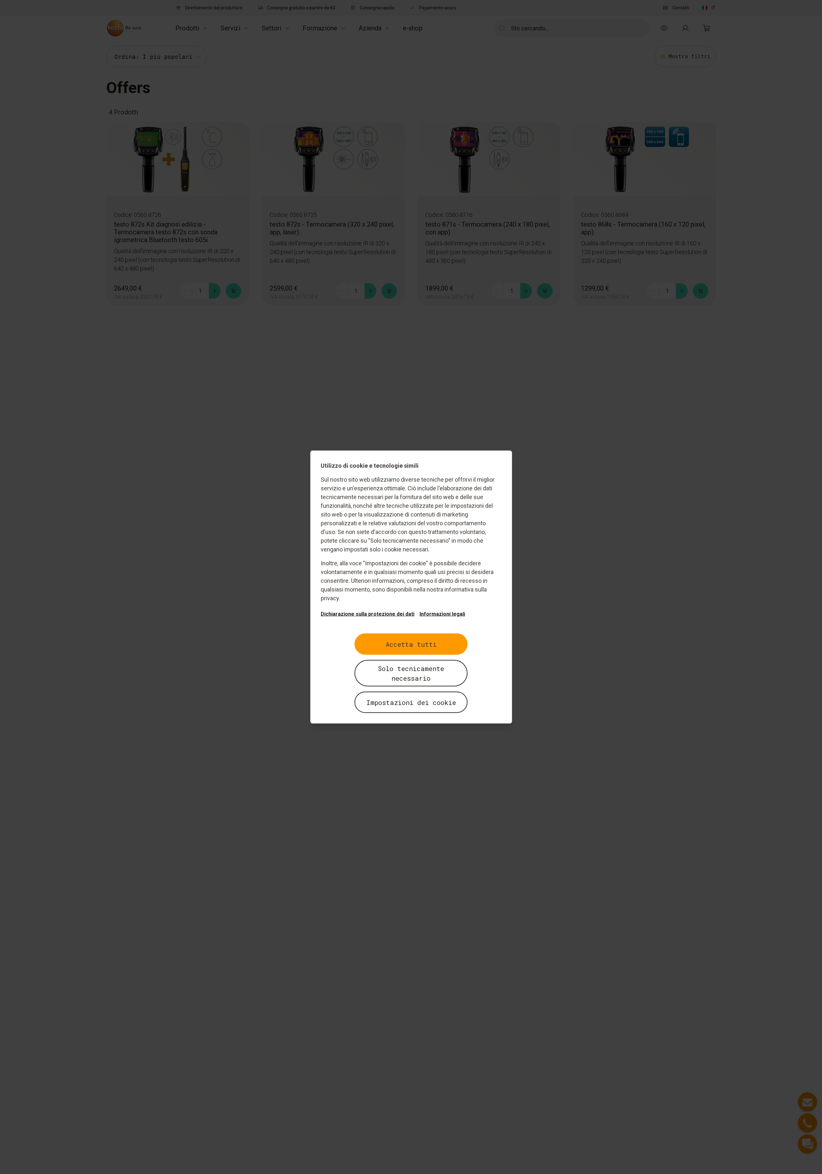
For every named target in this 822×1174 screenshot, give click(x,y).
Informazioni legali (442, 614)
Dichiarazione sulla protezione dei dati (367, 614)
